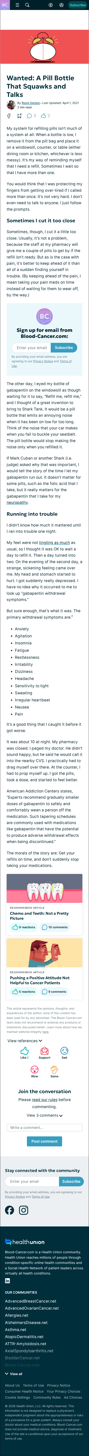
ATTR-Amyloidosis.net (25, 1343)
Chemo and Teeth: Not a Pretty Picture (39, 916)
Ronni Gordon (31, 103)
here (45, 1031)
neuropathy (17, 502)
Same (52, 1071)
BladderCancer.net (22, 1358)
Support (43, 1053)
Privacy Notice (43, 361)
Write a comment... (26, 1127)
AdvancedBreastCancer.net (30, 1301)
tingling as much (54, 542)
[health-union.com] (24, 1243)
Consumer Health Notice (24, 1391)
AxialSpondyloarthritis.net (29, 1350)
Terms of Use (40, 1196)
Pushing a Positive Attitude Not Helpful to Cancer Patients (40, 980)
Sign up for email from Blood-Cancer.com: (44, 333)
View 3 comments (43, 1115)
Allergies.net (16, 1315)
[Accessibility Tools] (51, 5)
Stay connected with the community (42, 1170)
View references (23, 1040)
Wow (32, 1071)
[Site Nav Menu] (17, 5)
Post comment (44, 1141)
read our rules (45, 1099)
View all (15, 1374)
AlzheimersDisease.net (26, 1322)
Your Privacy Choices (63, 1391)
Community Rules (47, 1397)
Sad (61, 1053)
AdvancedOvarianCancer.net (32, 1308)
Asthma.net (15, 1329)
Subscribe (78, 5)
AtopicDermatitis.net (24, 1336)
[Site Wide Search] (27, 5)
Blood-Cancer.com (22, 1365)
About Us (12, 1385)
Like (22, 1053)
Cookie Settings (17, 1397)
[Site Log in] (61, 5)
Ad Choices (73, 1397)
